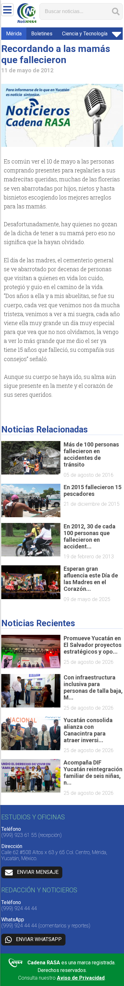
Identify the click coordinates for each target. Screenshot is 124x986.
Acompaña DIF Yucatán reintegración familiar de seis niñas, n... (93, 772)
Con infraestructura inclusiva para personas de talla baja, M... (93, 687)
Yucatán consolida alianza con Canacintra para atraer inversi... (88, 730)
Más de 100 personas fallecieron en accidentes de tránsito (91, 454)
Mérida (14, 34)
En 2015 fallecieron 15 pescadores (92, 490)
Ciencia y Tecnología (84, 34)
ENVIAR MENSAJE (38, 872)
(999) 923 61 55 (19, 835)
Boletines (41, 34)
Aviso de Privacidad (81, 978)
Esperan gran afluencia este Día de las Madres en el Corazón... (91, 578)
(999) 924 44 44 (19, 908)
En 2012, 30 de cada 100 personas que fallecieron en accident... (89, 536)
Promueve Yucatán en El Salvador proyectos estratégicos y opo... (92, 645)
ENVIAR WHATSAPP (39, 939)
